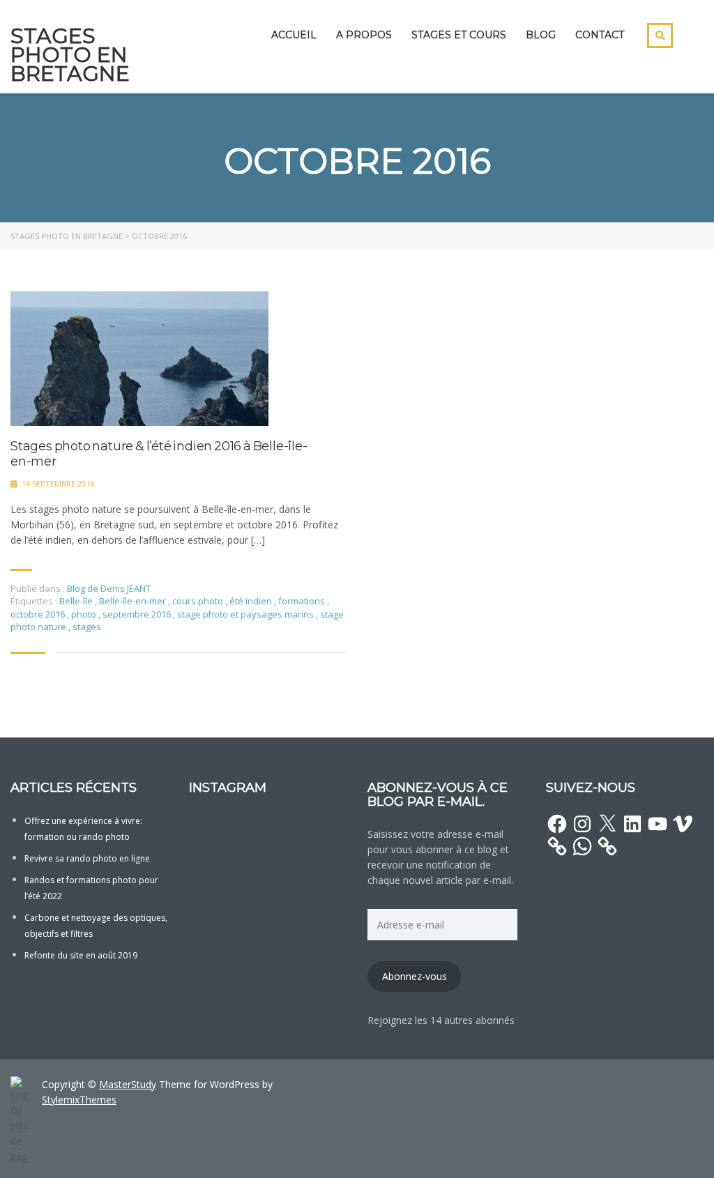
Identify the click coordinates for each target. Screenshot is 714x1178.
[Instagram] (582, 824)
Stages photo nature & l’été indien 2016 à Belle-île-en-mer (158, 454)
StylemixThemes (79, 1099)
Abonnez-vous (414, 976)
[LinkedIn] (632, 824)
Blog (541, 35)
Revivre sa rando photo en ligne (87, 858)
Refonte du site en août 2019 (80, 955)
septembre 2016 (137, 614)
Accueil (294, 35)
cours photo (198, 601)
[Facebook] (557, 824)
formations (302, 601)
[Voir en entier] (139, 358)
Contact (599, 35)
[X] (607, 824)
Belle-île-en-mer (133, 601)
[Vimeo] (682, 824)
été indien (251, 601)
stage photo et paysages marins (246, 614)
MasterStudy (127, 1084)
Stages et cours (458, 35)
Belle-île (77, 601)
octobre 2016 (38, 614)
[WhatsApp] (582, 846)
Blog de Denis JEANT (109, 588)
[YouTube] (657, 824)
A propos (364, 35)
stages (87, 626)
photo (84, 614)
